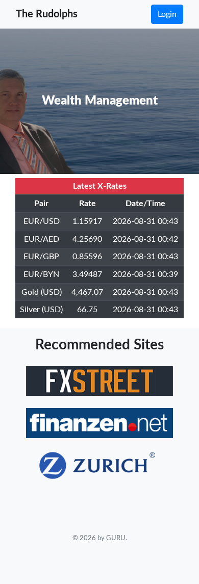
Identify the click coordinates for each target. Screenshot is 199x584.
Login (167, 14)
